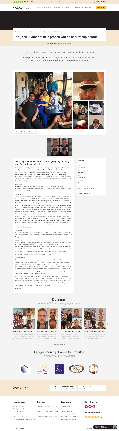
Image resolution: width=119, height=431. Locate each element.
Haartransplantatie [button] (43, 7)
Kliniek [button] (67, 7)
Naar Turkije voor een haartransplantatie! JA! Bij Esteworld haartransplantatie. (101, 325)
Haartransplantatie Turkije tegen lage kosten (47, 407)
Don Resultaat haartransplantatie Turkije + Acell (30, 325)
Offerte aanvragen (66, 409)
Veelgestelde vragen (66, 411)
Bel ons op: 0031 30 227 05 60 (65, 388)
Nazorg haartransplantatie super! (46, 414)
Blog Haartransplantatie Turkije (69, 414)
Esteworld (24, 7)
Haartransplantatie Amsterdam (69, 416)
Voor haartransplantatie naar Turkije (47, 411)
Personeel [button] (88, 7)
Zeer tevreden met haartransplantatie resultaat (54, 325)
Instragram (93, 406)
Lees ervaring (59, 64)
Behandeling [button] (57, 7)
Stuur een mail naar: (93, 388)
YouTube (90, 406)
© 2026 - (18, 428)
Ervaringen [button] (77, 7)
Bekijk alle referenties (59, 344)
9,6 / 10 (102, 417)
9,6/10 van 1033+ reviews (31, 2)
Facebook (86, 406)
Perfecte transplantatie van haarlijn (47, 416)
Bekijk (43, 100)
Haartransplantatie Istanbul (68, 419)
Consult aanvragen (66, 406)
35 (20, 132)
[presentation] (11, 324)
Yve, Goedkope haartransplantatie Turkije (78, 325)
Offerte (99, 7)
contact (63, 43)
